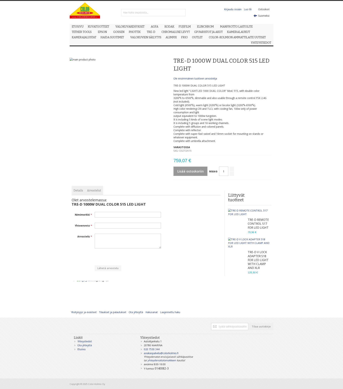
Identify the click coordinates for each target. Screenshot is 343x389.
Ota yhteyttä (136, 312)
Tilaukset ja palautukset (112, 312)
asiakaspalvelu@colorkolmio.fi (161, 353)
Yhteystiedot (84, 341)
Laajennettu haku (170, 312)
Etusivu (81, 349)
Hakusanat (151, 312)
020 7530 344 (152, 349)
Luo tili (248, 9)
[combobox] (153, 12)
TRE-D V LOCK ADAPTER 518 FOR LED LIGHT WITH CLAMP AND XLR (258, 260)
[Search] (182, 12)
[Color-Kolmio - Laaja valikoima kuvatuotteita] (85, 12)
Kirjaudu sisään (233, 9)
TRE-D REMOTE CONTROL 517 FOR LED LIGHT (258, 224)
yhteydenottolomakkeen (162, 360)
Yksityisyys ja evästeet (84, 312)
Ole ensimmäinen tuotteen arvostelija (195, 78)
